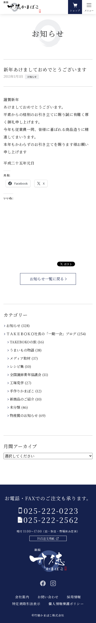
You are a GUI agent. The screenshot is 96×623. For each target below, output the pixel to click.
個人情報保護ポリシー (66, 603)
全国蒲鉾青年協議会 (25, 374)
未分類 (15, 407)
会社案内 (22, 597)
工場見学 (17, 382)
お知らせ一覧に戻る (47, 279)
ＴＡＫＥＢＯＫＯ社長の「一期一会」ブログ (41, 333)
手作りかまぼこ (22, 390)
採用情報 (74, 597)
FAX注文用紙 (46, 538)
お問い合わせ (48, 597)
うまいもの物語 (22, 350)
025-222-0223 (51, 510)
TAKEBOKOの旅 (23, 341)
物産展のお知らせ (24, 415)
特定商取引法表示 (26, 603)
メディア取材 (20, 358)
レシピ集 (17, 366)
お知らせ (32, 76)
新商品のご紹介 (22, 399)
